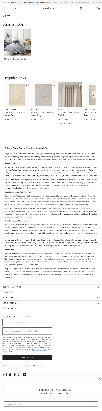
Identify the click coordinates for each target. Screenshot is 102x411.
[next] (94, 94)
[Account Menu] (81, 8)
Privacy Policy (8, 351)
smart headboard (42, 170)
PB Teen (76, 2)
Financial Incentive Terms (36, 366)
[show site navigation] (6, 8)
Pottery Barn (64, 2)
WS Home (92, 2)
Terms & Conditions (39, 349)
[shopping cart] (98, 8)
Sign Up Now (27, 357)
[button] (16, 8)
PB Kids (71, 2)
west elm (5, 2)
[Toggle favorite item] (27, 84)
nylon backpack (53, 240)
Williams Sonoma (84, 2)
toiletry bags (15, 214)
